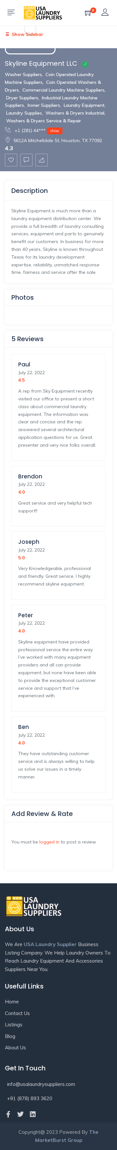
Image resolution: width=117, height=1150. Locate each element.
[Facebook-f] (8, 1114)
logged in (49, 842)
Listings (13, 1025)
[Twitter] (20, 1114)
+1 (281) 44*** (36, 130)
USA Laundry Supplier (50, 944)
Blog (10, 1036)
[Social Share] (41, 160)
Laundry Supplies (24, 113)
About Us (15, 1047)
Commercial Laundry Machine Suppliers (63, 90)
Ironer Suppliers (44, 105)
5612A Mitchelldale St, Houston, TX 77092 (57, 140)
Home (12, 1002)
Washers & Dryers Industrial (75, 113)
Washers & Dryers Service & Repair (43, 121)
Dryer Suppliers (22, 98)
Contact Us (17, 1013)
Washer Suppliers (23, 74)
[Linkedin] (33, 1114)
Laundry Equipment (84, 105)
